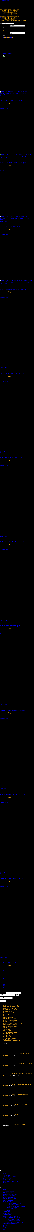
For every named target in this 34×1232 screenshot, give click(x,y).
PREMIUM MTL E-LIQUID (10, 1021)
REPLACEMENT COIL (10, 1026)
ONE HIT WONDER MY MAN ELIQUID (11, 100)
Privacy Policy (7, 1178)
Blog (4, 1182)
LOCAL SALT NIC (8, 1015)
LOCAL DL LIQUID (8, 1012)
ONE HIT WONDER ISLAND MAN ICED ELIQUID (14, 226)
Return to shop (7, 53)
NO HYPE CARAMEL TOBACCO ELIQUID (12, 794)
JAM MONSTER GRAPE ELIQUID (10, 626)
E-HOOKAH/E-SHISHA (10, 1009)
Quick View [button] (3, 95)
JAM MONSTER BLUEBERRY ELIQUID (12, 457)
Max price (24, 993)
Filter (17, 994)
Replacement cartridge (10, 1024)
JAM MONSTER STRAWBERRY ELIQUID (12, 541)
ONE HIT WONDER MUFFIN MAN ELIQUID (13, 163)
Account (5, 1225)
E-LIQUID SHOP (8, 1011)
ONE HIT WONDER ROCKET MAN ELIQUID (13, 289)
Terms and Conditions (9, 1176)
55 (4, 984)
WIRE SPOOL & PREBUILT (11, 1041)
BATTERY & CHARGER (10, 1005)
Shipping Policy (8, 1179)
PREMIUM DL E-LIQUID (10, 1020)
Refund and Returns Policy (11, 1181)
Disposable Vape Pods (10, 1008)
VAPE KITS (6, 1035)
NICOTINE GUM (8, 1017)
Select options (4, 108)
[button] (1, 18)
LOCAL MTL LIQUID (9, 1014)
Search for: (6, 25)
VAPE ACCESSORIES (10, 1032)
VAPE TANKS (7, 1039)
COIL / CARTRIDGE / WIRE (11, 1006)
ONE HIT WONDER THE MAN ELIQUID (12, 373)
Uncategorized (7, 1030)
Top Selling (6, 1029)
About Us (6, 1173)
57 (4, 987)
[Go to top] (0, 1187)
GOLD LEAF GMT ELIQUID (8, 963)
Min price (2, 993)
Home (2, 16)
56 (4, 985)
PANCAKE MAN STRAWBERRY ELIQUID (12, 710)
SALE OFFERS (8, 1027)
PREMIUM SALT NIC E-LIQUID (12, 1023)
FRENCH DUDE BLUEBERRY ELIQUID (12, 878)
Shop (4, 1189)
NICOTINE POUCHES (10, 1018)
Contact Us (6, 1175)
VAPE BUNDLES (8, 1033)
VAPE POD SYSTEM (9, 1038)
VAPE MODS (7, 1036)
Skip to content (4, 0)
